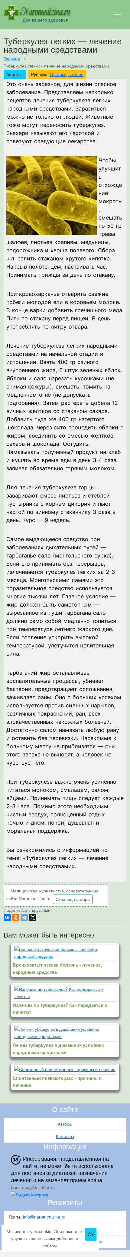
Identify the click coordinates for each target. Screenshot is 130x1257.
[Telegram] (24, 917)
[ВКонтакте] (7, 917)
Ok (91, 1234)
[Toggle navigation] (117, 14)
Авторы (65, 1124)
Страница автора (73, 899)
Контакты (65, 1136)
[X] (32, 917)
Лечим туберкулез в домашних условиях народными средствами (58, 1049)
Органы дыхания (66, 74)
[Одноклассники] (15, 917)
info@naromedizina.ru (44, 1217)
